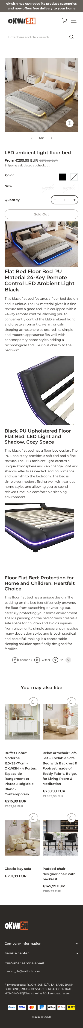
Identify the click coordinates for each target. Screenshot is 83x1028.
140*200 (48, 188)
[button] (73, 20)
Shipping (11, 165)
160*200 (69, 188)
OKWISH (46, 1016)
